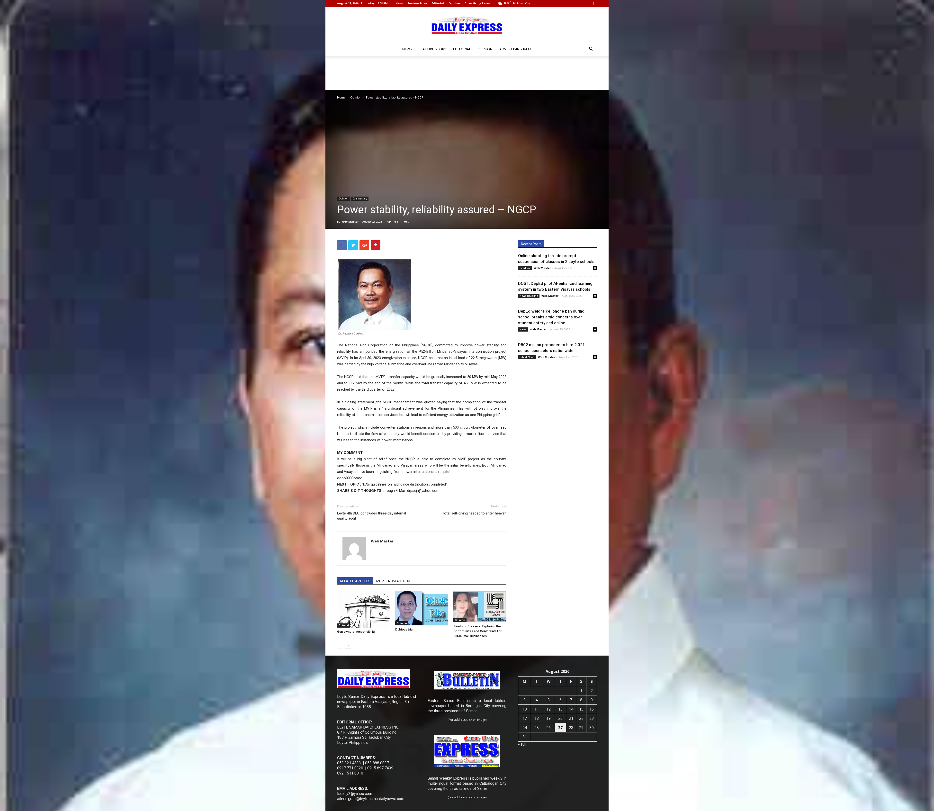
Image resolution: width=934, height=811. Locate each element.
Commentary (359, 198)
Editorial (437, 3)
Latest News (527, 357)
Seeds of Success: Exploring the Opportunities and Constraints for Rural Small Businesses (477, 631)
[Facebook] (593, 3)
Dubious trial (404, 629)
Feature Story (417, 3)
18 (536, 718)
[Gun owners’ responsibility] (363, 609)
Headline (525, 268)
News (399, 3)
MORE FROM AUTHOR (393, 581)
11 (536, 709)
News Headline (529, 295)
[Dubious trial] (421, 608)
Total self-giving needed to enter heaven (474, 513)
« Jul (522, 744)
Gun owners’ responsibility (356, 631)
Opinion (454, 3)
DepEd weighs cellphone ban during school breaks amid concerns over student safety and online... (551, 317)
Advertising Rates (477, 3)
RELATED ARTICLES (355, 581)
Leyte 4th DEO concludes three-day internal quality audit (371, 516)
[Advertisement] (467, 73)
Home (341, 97)
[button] (591, 49)
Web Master (350, 221)
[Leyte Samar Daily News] (467, 25)
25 (536, 727)
